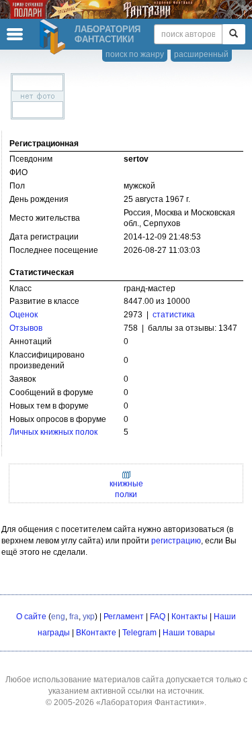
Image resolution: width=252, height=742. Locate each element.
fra (74, 616)
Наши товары (189, 632)
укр (89, 616)
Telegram (139, 632)
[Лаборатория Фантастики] (54, 37)
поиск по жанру (135, 54)
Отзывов (25, 328)
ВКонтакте (96, 632)
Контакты (189, 616)
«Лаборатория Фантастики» (150, 702)
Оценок (23, 314)
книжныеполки (126, 489)
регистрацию (176, 540)
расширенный (201, 54)
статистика (174, 314)
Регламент (123, 616)
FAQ (157, 616)
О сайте (31, 616)
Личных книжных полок (53, 432)
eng (58, 616)
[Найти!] (233, 34)
